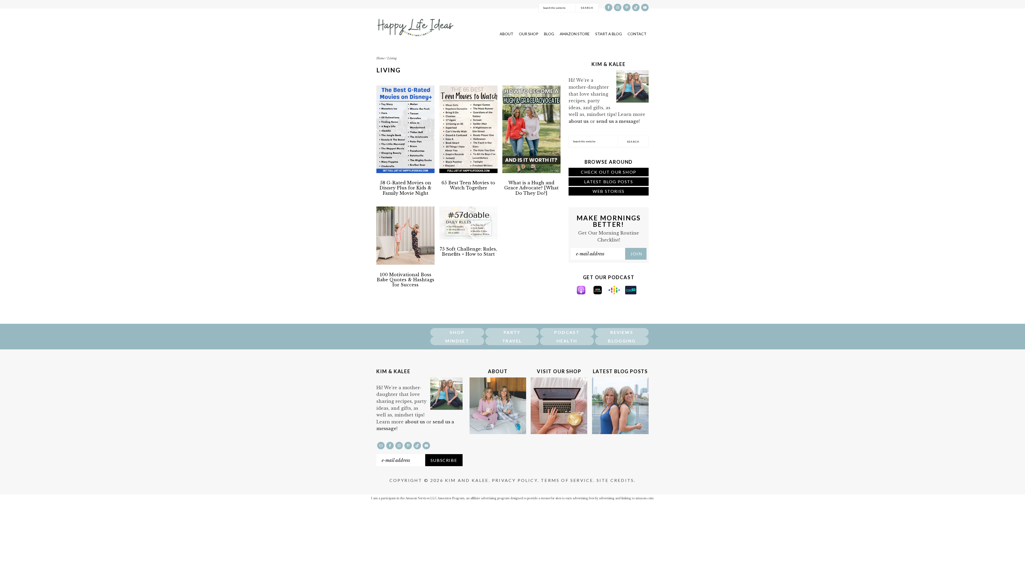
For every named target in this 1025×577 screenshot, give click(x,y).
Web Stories (609, 191)
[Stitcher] (600, 293)
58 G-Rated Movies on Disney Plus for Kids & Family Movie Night (405, 188)
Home (380, 58)
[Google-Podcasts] (617, 293)
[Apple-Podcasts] (583, 293)
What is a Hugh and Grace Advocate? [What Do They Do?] (531, 188)
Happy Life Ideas (415, 25)
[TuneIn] (633, 293)
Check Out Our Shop (608, 171)
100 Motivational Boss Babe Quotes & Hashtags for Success (405, 279)
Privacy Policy (515, 480)
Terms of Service (567, 480)
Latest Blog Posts (608, 181)
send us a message (617, 121)
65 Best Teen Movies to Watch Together (468, 185)
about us (579, 121)
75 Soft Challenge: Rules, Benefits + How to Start (468, 251)
